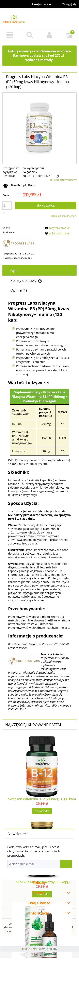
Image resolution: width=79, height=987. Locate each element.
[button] (10, 35)
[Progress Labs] (21, 243)
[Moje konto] (49, 35)
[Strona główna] (39, 19)
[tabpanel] (39, 505)
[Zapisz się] (66, 864)
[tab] (39, 271)
